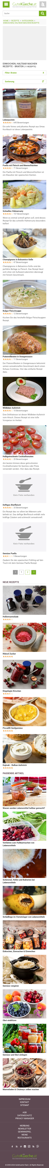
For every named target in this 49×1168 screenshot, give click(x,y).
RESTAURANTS (25, 1138)
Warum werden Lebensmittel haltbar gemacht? (24, 808)
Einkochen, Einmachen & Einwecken (19, 951)
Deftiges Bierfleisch (12, 505)
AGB (25, 1112)
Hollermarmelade (10, 616)
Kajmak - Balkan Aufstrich (15, 765)
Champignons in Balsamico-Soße (18, 259)
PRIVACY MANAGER (24, 1118)
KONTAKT (24, 1102)
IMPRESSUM (24, 1099)
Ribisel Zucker (9, 654)
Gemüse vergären (11, 986)
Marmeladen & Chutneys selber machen (21, 1089)
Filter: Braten (24, 73)
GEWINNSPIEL (24, 1132)
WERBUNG (24, 1125)
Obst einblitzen (9, 1020)
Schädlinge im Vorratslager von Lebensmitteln (24, 917)
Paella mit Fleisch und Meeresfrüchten (20, 165)
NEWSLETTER (24, 1128)
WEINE (25, 1135)
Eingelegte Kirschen (12, 691)
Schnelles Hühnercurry (13, 211)
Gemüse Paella (9, 553)
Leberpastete (9, 120)
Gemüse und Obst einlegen (15, 1055)
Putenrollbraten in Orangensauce (17, 356)
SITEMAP (24, 1105)
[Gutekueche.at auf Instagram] (25, 1146)
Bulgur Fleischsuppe (12, 311)
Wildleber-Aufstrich (11, 408)
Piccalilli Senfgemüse (13, 728)
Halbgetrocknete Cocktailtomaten (18, 456)
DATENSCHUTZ (24, 1115)
